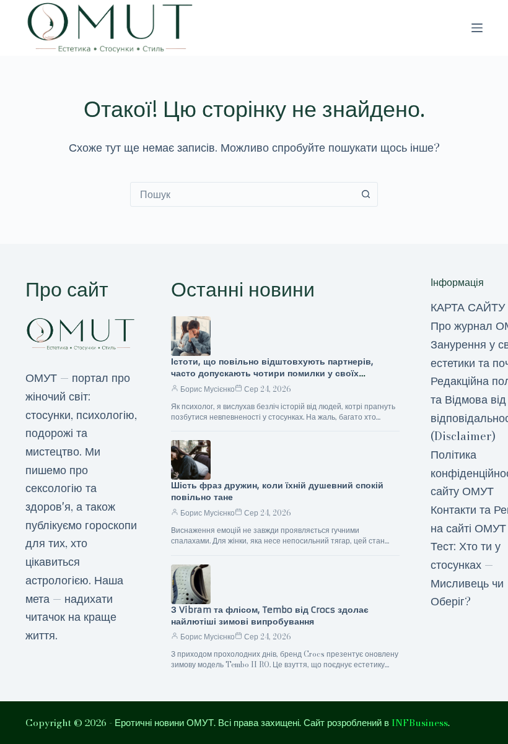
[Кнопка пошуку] (365, 194)
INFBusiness (420, 723)
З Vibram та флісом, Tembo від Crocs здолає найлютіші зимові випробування (270, 615)
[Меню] (477, 27)
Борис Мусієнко (207, 389)
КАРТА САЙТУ (468, 307)
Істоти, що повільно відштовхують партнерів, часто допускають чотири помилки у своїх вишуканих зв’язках (272, 373)
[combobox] (242, 194)
